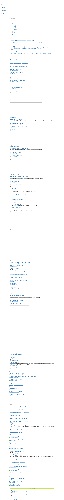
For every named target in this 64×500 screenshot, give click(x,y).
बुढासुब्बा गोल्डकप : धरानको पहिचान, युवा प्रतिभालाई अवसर (19, 421)
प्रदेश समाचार (2, 5)
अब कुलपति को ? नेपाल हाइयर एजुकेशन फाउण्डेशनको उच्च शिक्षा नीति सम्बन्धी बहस (22, 376)
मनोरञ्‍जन (2, 11)
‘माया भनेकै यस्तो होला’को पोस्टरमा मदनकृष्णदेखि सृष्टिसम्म (16, 354)
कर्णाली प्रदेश (4, 9)
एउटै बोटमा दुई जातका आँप (14, 291)
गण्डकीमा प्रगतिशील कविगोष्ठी (14, 484)
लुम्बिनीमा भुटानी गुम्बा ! (13, 283)
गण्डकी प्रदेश (4, 8)
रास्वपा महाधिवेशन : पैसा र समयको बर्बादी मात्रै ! (18, 83)
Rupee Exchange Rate (32, 488)
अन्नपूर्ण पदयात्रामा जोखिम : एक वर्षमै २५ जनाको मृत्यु (18, 66)
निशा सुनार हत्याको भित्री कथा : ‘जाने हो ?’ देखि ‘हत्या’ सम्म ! (19, 126)
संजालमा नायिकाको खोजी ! (13, 357)
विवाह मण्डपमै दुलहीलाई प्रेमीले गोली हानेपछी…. (19, 362)
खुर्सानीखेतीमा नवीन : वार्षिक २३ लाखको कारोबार (19, 176)
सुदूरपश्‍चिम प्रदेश (4, 10)
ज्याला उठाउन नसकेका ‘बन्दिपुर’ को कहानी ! (17, 265)
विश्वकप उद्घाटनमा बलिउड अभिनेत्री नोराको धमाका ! (18, 409)
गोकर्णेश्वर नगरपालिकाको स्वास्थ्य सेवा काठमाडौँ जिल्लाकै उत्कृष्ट (19, 466)
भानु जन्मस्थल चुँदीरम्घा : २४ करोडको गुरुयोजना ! (17, 478)
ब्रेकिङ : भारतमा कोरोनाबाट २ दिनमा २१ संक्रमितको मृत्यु (18, 474)
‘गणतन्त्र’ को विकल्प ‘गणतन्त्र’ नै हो (16, 87)
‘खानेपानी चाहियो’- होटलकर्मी (14, 289)
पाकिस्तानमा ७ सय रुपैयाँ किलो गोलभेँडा (15, 388)
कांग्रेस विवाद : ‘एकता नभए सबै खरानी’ (16, 152)
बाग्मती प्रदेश (4, 7)
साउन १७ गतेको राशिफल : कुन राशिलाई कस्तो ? (17, 271)
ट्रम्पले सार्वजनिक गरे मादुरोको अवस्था (16, 370)
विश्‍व (1, 12)
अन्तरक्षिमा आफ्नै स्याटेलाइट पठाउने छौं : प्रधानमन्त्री (18, 459)
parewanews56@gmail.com (15, 491)
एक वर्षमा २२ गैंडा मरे (13, 129)
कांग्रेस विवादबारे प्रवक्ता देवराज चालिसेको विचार (22, 41)
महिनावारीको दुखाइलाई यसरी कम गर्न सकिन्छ (16, 448)
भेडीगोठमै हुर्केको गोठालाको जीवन (15, 268)
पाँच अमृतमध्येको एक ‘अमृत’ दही (14, 469)
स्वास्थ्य (2, 14)
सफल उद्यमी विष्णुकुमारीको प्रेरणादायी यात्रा (16, 72)
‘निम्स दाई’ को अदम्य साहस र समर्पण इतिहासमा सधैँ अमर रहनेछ (20, 262)
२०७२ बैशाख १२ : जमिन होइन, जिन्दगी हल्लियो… (17, 373)
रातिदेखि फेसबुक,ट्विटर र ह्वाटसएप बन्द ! (18, 455)
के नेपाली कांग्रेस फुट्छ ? (14, 91)
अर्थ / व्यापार (2, 13)
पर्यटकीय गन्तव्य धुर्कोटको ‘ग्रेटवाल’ (19, 46)
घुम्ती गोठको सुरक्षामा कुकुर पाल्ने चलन (15, 442)
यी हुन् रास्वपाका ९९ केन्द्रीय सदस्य (15, 158)
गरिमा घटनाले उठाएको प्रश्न (15, 59)
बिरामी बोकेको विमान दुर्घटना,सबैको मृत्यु (16, 367)
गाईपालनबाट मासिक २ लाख (14, 181)
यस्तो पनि (27, 494)
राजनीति (2, 4)
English (2, 15)
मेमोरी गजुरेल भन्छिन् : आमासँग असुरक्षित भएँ (16, 379)
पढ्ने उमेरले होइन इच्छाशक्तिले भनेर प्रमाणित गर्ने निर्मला (18, 487)
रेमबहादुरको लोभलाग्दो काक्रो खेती (15, 184)
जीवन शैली (27, 492)
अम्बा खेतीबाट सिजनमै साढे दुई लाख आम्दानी (17, 123)
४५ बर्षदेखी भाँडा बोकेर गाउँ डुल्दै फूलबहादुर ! (16, 439)
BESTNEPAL (15, 499)
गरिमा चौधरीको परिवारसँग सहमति (19, 52)
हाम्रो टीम (27, 491)
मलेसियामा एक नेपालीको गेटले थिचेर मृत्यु (18, 425)
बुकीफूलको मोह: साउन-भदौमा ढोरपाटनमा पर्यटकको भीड (18, 277)
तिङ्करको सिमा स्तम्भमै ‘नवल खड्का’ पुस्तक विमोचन (17, 481)
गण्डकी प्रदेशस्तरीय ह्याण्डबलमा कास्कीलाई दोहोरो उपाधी (19, 418)
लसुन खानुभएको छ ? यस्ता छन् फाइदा (15, 444)
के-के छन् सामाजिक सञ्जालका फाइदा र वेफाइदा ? (18, 462)
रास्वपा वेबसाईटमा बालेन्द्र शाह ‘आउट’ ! (16, 69)
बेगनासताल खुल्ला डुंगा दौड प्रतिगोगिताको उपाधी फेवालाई (19, 407)
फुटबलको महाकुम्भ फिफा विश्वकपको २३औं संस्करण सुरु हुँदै (19, 412)
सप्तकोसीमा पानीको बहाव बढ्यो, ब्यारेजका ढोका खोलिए (18, 280)
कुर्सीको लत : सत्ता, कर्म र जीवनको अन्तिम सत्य (16, 382)
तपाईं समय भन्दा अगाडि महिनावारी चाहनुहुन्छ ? (16, 451)
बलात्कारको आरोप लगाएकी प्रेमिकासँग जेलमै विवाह (17, 394)
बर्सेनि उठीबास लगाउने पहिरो (14, 75)
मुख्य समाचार (11, 57)
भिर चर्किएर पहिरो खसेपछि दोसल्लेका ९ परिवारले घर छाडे (19, 63)
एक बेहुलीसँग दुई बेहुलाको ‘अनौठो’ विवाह (15, 391)
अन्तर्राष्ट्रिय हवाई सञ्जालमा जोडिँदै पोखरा (16, 286)
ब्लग (26, 493)
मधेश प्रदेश (4, 6)
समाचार (2, 3)
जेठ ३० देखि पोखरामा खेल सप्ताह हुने (16, 415)
